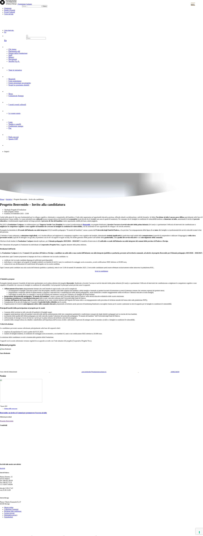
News (10, 94)
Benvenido (86, 224)
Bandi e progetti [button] (16, 68)
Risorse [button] (16, 120)
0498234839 (174, 372)
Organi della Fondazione (17, 53)
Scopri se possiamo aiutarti (18, 85)
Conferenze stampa (15, 126)
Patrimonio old (14, 51)
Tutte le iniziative (15, 70)
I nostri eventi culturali (17, 104)
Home (2, 199)
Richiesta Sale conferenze (12, 511)
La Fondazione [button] (20, 47)
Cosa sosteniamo (14, 81)
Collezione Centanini (11, 509)
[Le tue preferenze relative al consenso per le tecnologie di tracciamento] (199, 532)
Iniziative (9, 199)
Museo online (8, 507)
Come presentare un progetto (19, 83)
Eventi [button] (16, 102)
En (5, 32)
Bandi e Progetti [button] (9, 10)
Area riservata (9, 30)
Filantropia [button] (7, 8)
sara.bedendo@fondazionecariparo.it (94, 372)
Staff (10, 55)
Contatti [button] (15, 134)
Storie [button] (17, 111)
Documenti (12, 59)
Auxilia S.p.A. (14, 61)
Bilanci (11, 57)
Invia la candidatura (101, 271)
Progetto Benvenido (6, 421)
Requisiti (11, 79)
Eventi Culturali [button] (9, 12)
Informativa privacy (10, 515)
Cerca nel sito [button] (8, 14)
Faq (9, 128)
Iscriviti (2, 468)
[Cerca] (27, 36)
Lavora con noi (9, 513)
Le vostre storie (14, 113)
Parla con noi (13, 137)
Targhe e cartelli (14, 124)
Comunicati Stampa (16, 96)
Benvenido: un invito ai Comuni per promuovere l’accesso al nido (23, 413)
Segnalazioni (8, 517)
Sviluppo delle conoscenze (10, 408)
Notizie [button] (18, 91)
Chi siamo (12, 49)
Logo (10, 122)
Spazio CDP (13, 139)
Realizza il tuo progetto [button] (25, 76)
